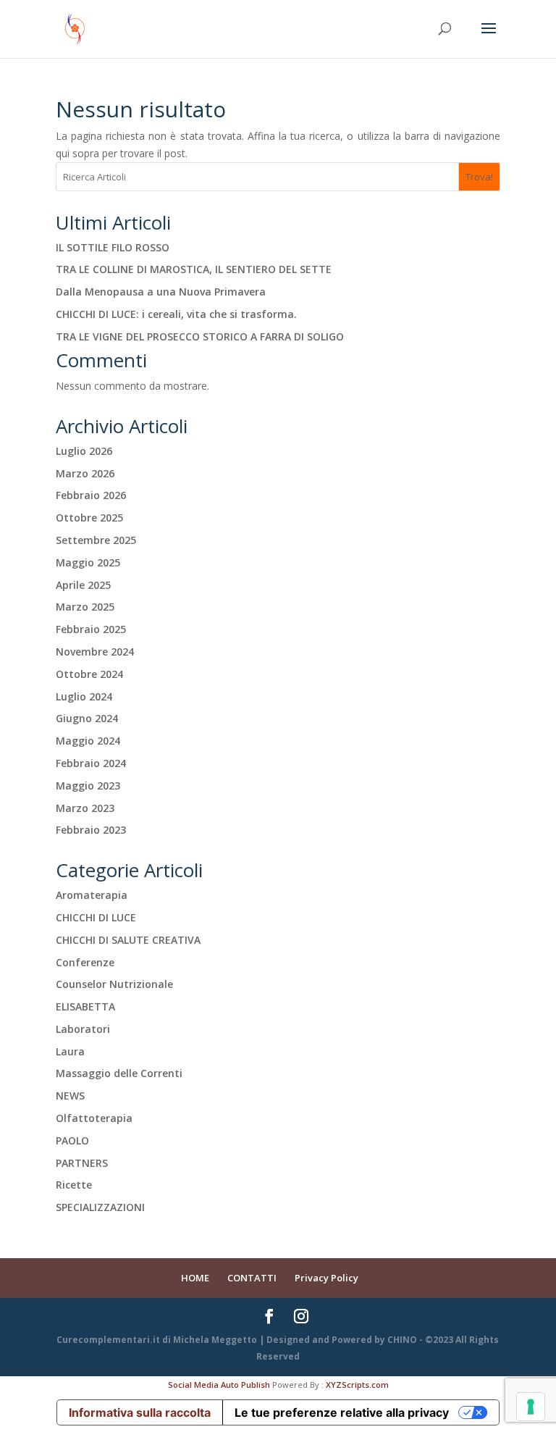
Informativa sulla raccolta (140, 1412)
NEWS (70, 1095)
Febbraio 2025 (91, 629)
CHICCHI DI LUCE (96, 917)
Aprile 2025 (83, 585)
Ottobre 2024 (89, 674)
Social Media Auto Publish (219, 1384)
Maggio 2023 (88, 785)
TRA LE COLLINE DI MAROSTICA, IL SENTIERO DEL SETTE (194, 269)
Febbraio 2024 (91, 763)
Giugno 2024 (87, 718)
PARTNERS (82, 1163)
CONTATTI (252, 1277)
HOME (195, 1277)
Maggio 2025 (88, 562)
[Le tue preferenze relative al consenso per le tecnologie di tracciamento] (530, 1406)
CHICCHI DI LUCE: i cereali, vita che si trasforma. (176, 314)
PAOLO (72, 1140)
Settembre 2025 (96, 540)
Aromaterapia (91, 895)
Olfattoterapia (94, 1118)
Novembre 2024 (95, 651)
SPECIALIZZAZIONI (100, 1207)
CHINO (402, 1339)
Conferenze (85, 962)
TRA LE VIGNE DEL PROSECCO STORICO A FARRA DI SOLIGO (200, 336)
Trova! (479, 176)
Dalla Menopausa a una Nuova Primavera (161, 291)
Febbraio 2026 (91, 495)
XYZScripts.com (357, 1384)
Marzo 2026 (85, 473)
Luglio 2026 (84, 451)
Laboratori (83, 1029)
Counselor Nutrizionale (114, 984)
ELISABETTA (85, 1006)
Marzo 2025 (85, 607)
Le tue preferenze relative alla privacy (342, 1412)
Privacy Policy (326, 1277)
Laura (70, 1051)
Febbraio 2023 (91, 830)
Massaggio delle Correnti (119, 1073)
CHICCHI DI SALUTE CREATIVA (128, 940)
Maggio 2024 (88, 741)
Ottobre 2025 (89, 517)
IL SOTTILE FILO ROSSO (112, 247)
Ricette (74, 1185)
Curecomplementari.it (108, 1339)
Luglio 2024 (84, 696)
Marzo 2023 (85, 808)
